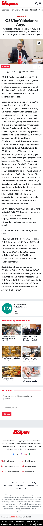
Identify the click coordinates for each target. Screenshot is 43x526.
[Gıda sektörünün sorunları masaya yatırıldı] (11, 329)
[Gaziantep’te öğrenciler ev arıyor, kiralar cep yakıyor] (31, 371)
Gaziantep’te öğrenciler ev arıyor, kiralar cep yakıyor (30, 380)
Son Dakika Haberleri (11, 471)
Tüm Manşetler (30, 466)
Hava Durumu (9, 461)
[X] (17, 454)
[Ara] (36, 3)
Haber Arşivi (29, 471)
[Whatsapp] (29, 454)
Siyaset (33, 10)
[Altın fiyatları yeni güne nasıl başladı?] (11, 351)
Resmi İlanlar (21, 488)
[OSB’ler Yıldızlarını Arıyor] (21, 51)
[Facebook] (13, 454)
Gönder (6, 414)
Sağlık (25, 10)
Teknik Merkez (13, 72)
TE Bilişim (14, 517)
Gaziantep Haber (31, 486)
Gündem (16, 10)
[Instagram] (21, 454)
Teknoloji (19, 486)
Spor (36, 483)
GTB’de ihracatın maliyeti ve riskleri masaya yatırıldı (29, 360)
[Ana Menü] (40, 3)
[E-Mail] (16, 311)
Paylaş (6, 66)
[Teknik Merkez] (7, 308)
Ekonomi (5, 10)
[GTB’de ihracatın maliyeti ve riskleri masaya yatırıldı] (31, 351)
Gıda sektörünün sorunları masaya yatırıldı (8, 338)
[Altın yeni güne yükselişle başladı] (11, 371)
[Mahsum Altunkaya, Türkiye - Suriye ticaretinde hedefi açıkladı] (31, 329)
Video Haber (9, 486)
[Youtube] (25, 454)
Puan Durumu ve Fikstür (12, 466)
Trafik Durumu (30, 461)
